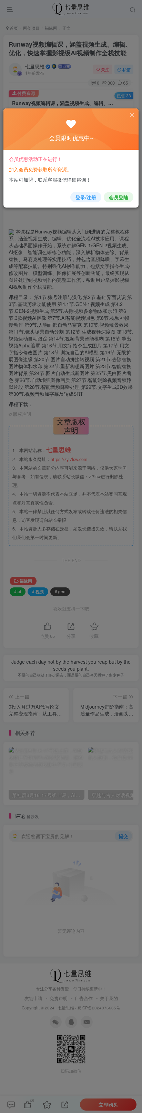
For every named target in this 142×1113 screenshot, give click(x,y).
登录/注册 (85, 197)
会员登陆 (118, 197)
